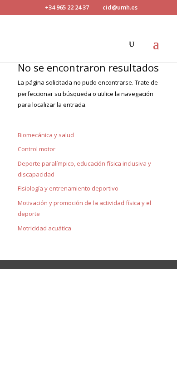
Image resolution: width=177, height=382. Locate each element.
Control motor (36, 149)
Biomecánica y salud (46, 135)
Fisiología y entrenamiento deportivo (68, 188)
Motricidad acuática (44, 228)
